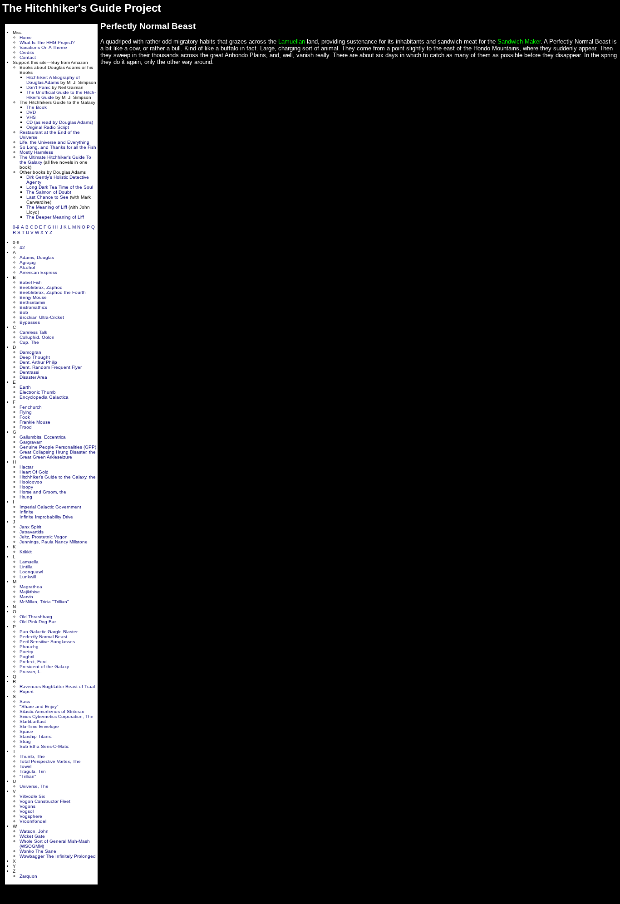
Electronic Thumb (38, 392)
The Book (36, 107)
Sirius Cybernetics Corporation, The (56, 716)
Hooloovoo (31, 481)
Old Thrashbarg (36, 616)
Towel (25, 766)
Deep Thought (35, 357)
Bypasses (30, 322)
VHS (31, 117)
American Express (38, 272)
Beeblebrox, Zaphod (41, 287)
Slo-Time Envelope (39, 726)
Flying (26, 412)
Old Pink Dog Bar (38, 621)
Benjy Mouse (33, 297)
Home (26, 37)
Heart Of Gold (34, 471)
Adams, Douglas (37, 257)
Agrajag (28, 262)
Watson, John (34, 831)
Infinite (27, 511)
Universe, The (34, 786)
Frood (26, 427)
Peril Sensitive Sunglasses (47, 641)
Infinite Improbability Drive (46, 516)
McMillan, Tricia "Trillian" (44, 601)
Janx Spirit (30, 526)
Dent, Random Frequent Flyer (51, 367)
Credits (27, 52)
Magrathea (31, 586)
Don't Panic (38, 87)
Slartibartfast (33, 721)
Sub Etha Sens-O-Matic (44, 746)
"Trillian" (28, 776)
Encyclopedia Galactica (44, 397)
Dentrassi (29, 372)
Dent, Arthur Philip (38, 362)
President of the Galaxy (44, 666)
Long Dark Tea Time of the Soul (59, 187)
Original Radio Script (47, 127)
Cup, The (29, 342)
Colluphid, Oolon (37, 337)
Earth (25, 387)
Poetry (26, 651)
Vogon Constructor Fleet (45, 801)
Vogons (27, 806)
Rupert (27, 691)
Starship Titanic (36, 736)
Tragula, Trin (33, 771)
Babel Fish (31, 282)
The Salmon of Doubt (48, 192)
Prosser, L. (31, 671)
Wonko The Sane (38, 851)
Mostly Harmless (36, 152)
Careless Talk (33, 332)
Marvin (26, 596)
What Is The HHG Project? (47, 42)
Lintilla (26, 566)
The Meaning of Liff (46, 207)
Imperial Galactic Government (50, 506)
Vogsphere (31, 816)
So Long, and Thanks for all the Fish (58, 147)
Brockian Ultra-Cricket (42, 317)
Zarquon (28, 876)
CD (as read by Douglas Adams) (59, 122)
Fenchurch (31, 407)
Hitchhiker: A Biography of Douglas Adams (53, 80)
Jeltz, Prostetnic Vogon (44, 536)
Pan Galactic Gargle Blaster (49, 631)
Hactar (26, 466)
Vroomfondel (33, 821)
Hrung (26, 496)
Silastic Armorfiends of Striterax (52, 711)
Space (26, 731)
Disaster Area (33, 377)
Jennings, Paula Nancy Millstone (54, 541)
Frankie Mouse (35, 422)
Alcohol (27, 267)
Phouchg (29, 646)
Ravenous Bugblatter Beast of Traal (57, 686)
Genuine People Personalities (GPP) (58, 447)
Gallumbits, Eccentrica (43, 437)
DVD (31, 112)
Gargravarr (31, 442)
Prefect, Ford (33, 661)
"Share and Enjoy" (39, 706)
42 (22, 247)
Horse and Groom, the (43, 491)
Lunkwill (28, 576)
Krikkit (26, 551)
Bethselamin (32, 302)
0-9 (16, 227)
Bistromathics (33, 307)
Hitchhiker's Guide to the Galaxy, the (58, 476)
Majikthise (30, 591)
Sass (25, 701)
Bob (24, 312)
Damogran (30, 352)
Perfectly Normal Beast (43, 636)
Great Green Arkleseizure (46, 456)
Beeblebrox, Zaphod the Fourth (53, 292)
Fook (25, 417)
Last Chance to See (47, 197)
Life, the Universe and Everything (54, 142)
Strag (25, 741)
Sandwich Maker (519, 41)
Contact (28, 57)
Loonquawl (31, 571)
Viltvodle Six (32, 796)
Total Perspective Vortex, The (50, 761)
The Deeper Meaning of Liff (55, 217)
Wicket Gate (32, 836)
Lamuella (29, 561)
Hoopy (26, 486)
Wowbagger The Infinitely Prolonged (58, 856)
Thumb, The (32, 756)
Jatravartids (32, 531)
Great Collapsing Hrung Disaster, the (58, 452)
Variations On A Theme (43, 47)
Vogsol (27, 811)
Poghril (27, 656)
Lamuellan (291, 41)
